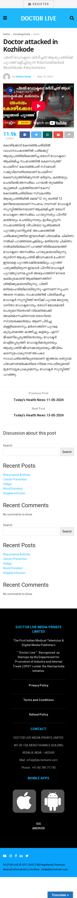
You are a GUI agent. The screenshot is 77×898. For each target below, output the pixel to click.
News (36, 34)
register (40, 4)
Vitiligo (7, 484)
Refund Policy (38, 714)
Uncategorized (21, 34)
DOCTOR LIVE (38, 18)
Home (6, 34)
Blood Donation (13, 488)
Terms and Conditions (38, 700)
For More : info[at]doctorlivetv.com (49, 869)
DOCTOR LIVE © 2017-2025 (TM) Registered (28, 864)
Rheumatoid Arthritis (16, 474)
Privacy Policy (38, 685)
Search (7, 445)
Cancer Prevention (15, 479)
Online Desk (23, 76)
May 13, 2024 (45, 76)
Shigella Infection (14, 493)
